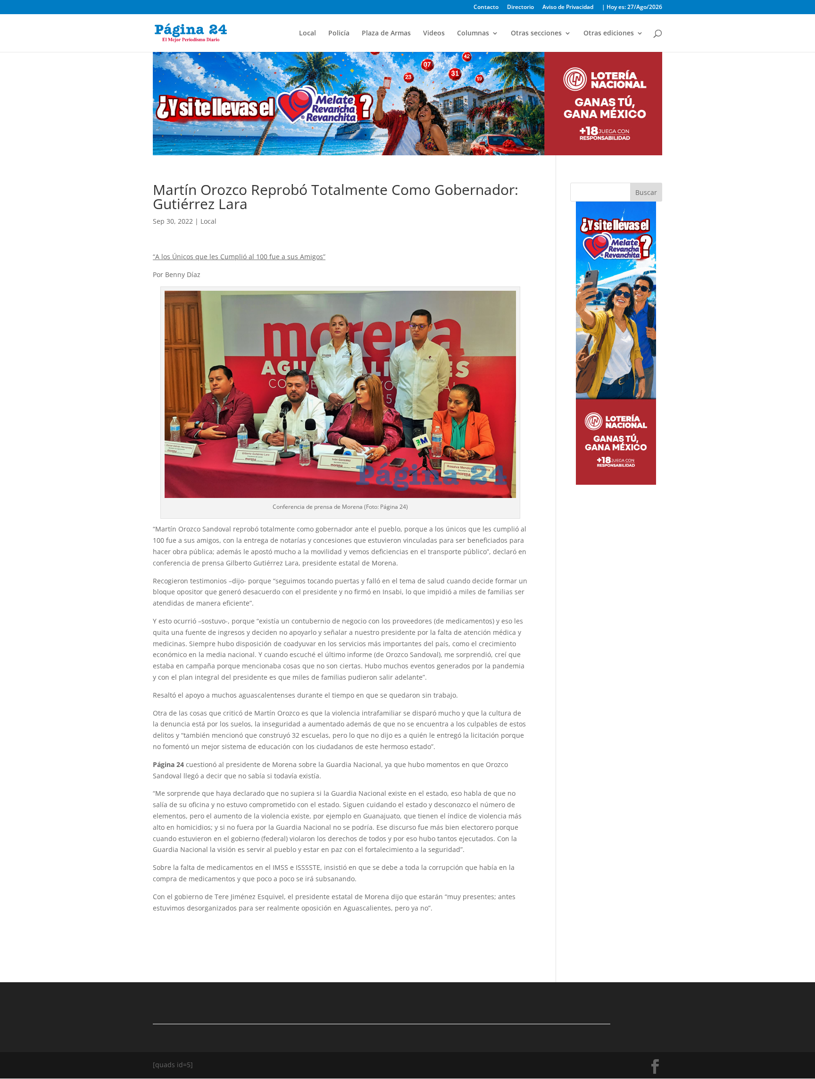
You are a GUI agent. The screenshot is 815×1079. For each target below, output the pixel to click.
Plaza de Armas (386, 33)
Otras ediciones (608, 33)
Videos (434, 33)
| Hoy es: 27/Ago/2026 (632, 7)
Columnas (473, 33)
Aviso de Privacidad (567, 7)
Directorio (520, 7)
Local (307, 33)
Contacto (486, 7)
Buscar (646, 192)
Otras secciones (536, 33)
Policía (338, 33)
